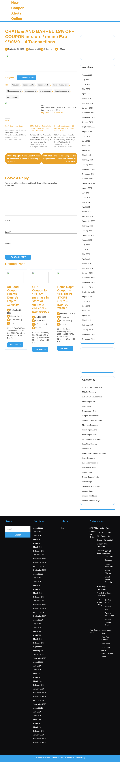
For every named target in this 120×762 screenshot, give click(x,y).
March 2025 (86, 155)
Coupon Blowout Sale (90, 416)
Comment (9, 186)
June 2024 (86, 198)
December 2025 (88, 113)
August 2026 (87, 75)
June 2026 (86, 84)
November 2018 (88, 339)
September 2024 (88, 183)
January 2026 (87, 108)
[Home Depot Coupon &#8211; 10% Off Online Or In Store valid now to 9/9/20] (66, 136)
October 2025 (87, 122)
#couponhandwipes (60, 85)
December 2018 (88, 334)
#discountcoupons (14, 91)
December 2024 (88, 169)
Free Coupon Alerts (89, 430)
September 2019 (88, 292)
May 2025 (86, 146)
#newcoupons (45, 91)
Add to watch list (57, 113)
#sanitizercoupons (62, 91)
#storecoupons (12, 97)
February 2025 (87, 160)
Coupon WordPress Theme (45, 758)
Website (8, 244)
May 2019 (86, 311)
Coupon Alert (34, 49)
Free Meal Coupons (89, 444)
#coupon (15, 85)
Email (8, 232)
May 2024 (86, 202)
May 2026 (86, 89)
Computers (86, 406)
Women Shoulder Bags (91, 501)
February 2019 (87, 325)
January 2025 (87, 165)
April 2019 (86, 315)
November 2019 (88, 282)
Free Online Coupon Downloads (94, 453)
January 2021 (87, 231)
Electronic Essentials (90, 425)
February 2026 (87, 103)
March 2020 (86, 264)
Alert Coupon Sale (89, 402)
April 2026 (86, 94)
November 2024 (88, 174)
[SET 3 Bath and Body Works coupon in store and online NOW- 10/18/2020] (42, 136)
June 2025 (86, 141)
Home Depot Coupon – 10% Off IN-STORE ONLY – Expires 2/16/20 (65, 297)
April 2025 (86, 150)
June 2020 (86, 249)
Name (8, 220)
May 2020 (86, 254)
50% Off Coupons (89, 392)
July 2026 (86, 80)
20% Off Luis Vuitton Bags (92, 387)
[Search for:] (17, 529)
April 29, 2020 (41, 317)
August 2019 (87, 297)
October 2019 (87, 287)
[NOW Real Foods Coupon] (17, 133)
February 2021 (87, 226)
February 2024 (87, 216)
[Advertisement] (98, 44)
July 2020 (86, 245)
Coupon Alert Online (26, 78)
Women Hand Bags (89, 496)
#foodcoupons (30, 91)
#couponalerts (28, 85)
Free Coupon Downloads (91, 439)
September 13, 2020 (16, 49)
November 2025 (88, 117)
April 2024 (86, 207)
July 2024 (86, 193)
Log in (63, 528)
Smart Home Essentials (91, 486)
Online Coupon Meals (90, 477)
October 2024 (87, 179)
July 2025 (86, 136)
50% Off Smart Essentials (92, 397)
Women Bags (87, 491)
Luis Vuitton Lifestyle (90, 463)
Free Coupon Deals (89, 435)
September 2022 (88, 221)
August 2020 (87, 240)
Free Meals (86, 449)
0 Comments (16, 320)
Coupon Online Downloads (92, 420)
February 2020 (87, 268)
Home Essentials (88, 458)
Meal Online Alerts (89, 468)
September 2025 (88, 127)
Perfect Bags (87, 482)
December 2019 (88, 278)
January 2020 (87, 273)
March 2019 (86, 320)
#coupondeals (43, 85)
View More (12, 344)
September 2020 (88, 235)
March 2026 (86, 99)
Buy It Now (45, 113)
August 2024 (87, 188)
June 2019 (86, 306)
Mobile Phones (88, 472)
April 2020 (86, 259)
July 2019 (86, 301)
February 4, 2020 (67, 313)
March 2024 (86, 212)
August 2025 (87, 132)
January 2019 (87, 330)
